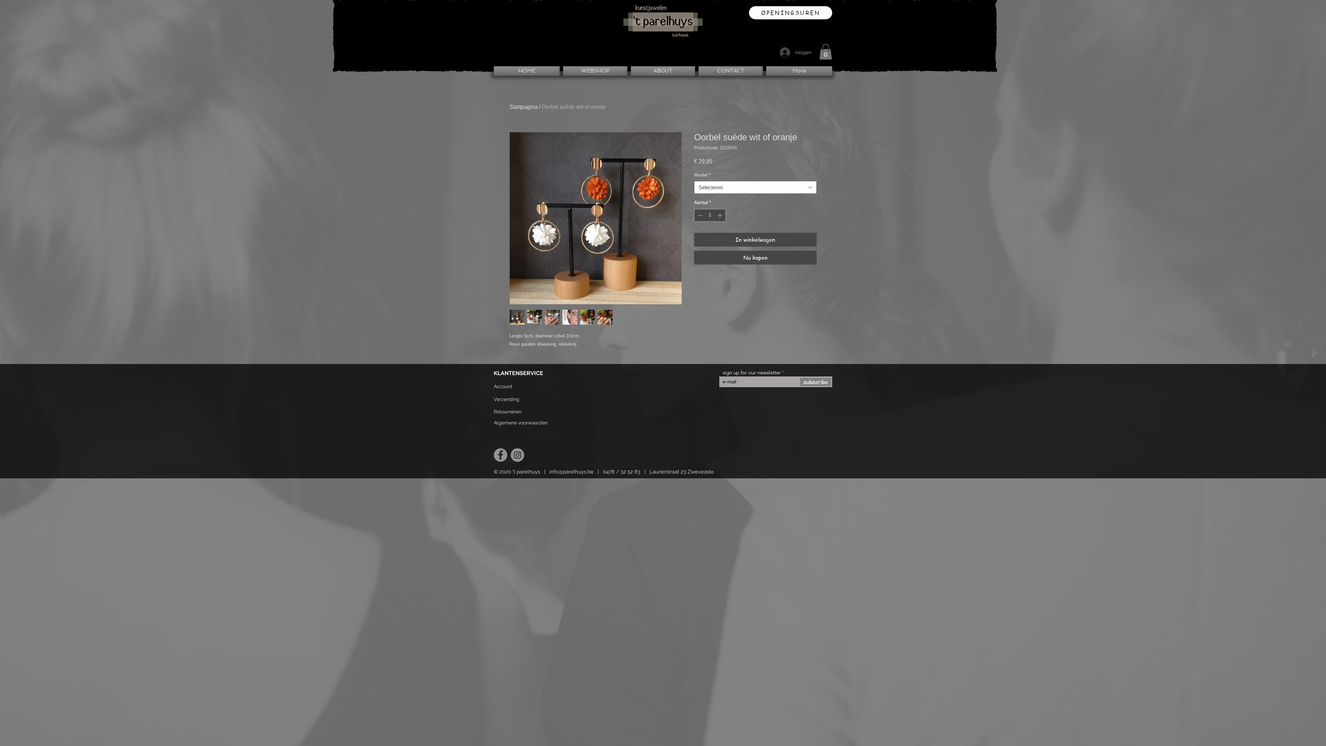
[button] (825, 51)
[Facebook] (500, 455)
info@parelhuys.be (571, 472)
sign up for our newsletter (752, 372)
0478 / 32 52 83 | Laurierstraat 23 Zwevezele (658, 472)
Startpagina (523, 107)
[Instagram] (517, 455)
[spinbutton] (710, 215)
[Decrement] (699, 215)
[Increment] (720, 215)
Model (702, 175)
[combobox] (755, 187)
